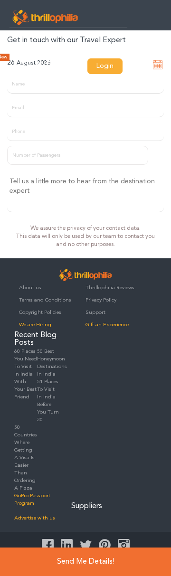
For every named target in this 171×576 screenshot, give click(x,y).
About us (30, 288)
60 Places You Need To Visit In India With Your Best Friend (25, 374)
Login (105, 66)
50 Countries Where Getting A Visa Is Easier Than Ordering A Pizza (25, 458)
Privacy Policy (101, 300)
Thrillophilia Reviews (110, 288)
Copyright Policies (40, 312)
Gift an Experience (107, 325)
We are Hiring (35, 325)
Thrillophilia (45, 17)
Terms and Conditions (45, 300)
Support (95, 312)
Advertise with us (34, 518)
